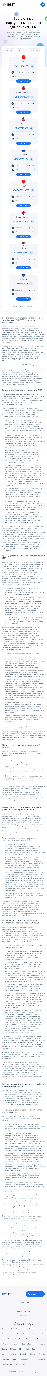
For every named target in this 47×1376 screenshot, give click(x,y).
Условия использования (23, 1311)
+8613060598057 (21, 190)
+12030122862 (21, 128)
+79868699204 (21, 159)
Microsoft (5, 1359)
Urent (34, 1334)
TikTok (16, 1334)
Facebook (24, 1359)
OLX (27, 1349)
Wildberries (41, 1339)
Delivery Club (7, 1364)
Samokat (14, 1344)
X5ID (23, 1329)
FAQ (23, 1307)
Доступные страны (23, 1302)
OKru (21, 1349)
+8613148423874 (21, 66)
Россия (9, 50)
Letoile (13, 1354)
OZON (42, 1349)
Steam (4, 1349)
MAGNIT (23, 1354)
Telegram (5, 1334)
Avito (33, 1359)
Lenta (4, 1354)
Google (14, 1359)
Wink (4, 1344)
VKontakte (6, 1339)
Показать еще (34, 50)
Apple (25, 1364)
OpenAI (34, 1349)
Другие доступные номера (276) (23, 307)
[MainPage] (8, 4)
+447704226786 (21, 221)
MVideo (13, 1349)
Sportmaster (40, 1344)
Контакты (23, 1316)
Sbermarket (26, 1344)
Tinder (25, 1334)
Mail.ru (32, 1354)
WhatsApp (18, 1339)
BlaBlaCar (41, 1359)
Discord (17, 1364)
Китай (20, 50)
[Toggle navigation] (42, 4)
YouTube (42, 1329)
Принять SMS (23, 81)
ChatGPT (14, 1329)
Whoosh (29, 1339)
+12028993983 (21, 252)
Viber (43, 1334)
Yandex (32, 1329)
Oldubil (4, 1329)
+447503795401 (21, 97)
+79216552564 (21, 283)
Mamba (42, 1354)
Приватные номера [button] (35, 1294)
